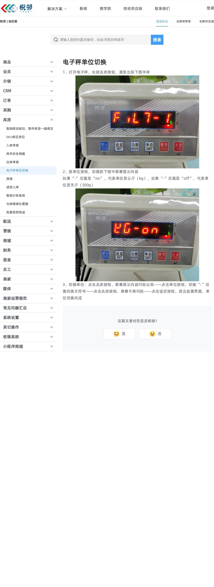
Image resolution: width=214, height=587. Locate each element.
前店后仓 (162, 21)
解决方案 (55, 8)
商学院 (105, 8)
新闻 (83, 8)
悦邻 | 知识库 (8, 21)
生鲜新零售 (183, 21)
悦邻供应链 (133, 8)
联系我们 (162, 8)
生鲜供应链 (206, 21)
